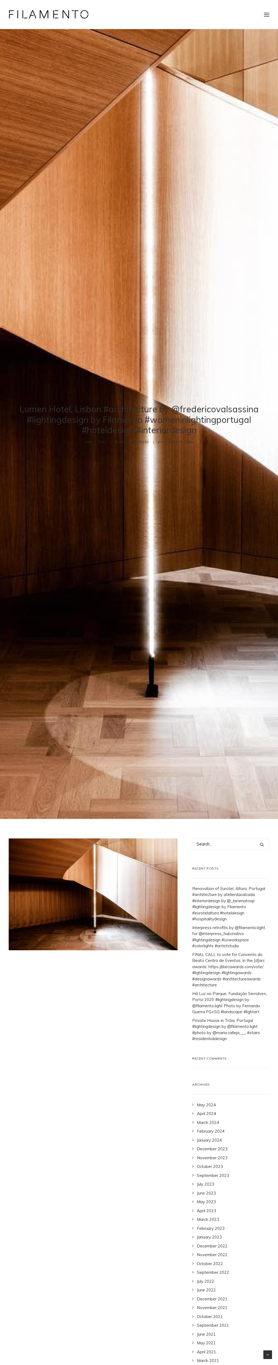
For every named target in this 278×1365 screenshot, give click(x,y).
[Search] (230, 844)
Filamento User (178, 442)
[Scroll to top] (267, 1354)
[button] (262, 844)
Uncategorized (134, 442)
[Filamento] (49, 14)
